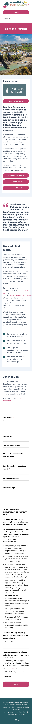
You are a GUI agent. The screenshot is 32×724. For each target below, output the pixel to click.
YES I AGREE (9, 642)
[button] (16, 335)
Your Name (8, 417)
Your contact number (12, 445)
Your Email (8, 436)
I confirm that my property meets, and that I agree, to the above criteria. (15, 635)
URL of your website (11, 478)
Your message (9, 488)
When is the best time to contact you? (13, 455)
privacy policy (11, 668)
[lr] (14, 85)
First (4, 421)
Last (4, 428)
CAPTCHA (7, 676)
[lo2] (16, 2)
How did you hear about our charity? (14, 467)
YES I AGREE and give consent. (14, 672)
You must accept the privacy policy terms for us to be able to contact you (16, 655)
